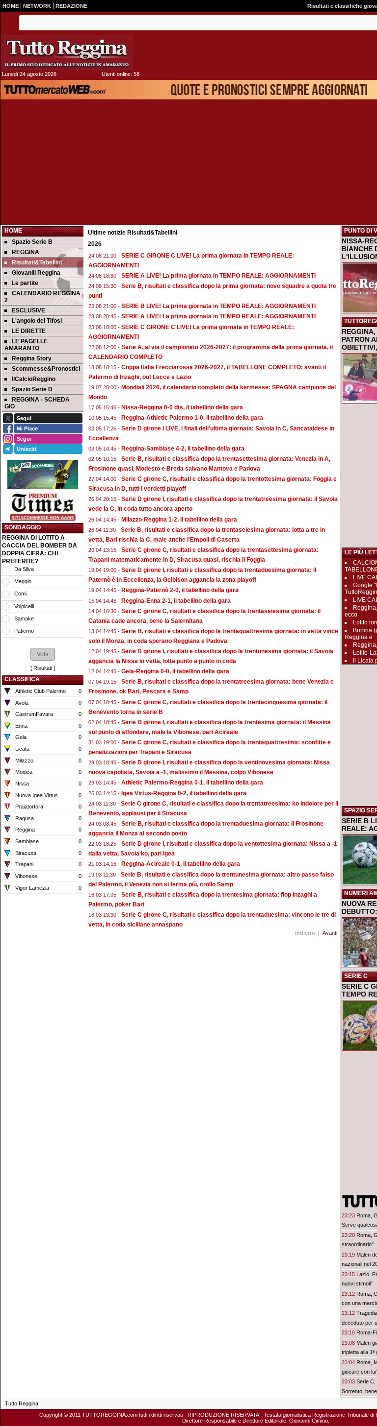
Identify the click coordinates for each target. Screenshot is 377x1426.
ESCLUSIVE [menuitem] (28, 310)
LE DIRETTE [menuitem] (29, 331)
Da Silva (24, 569)
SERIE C (356, 976)
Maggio (22, 581)
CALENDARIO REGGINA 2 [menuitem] (42, 297)
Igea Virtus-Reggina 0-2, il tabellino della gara (183, 793)
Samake (24, 618)
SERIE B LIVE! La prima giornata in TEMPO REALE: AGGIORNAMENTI (218, 306)
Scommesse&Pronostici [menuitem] (46, 368)
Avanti (330, 933)
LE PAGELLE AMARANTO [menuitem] (26, 345)
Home (13, 230)
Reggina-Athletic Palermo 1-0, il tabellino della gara (192, 417)
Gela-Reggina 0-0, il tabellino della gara (175, 671)
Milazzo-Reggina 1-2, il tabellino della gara (179, 519)
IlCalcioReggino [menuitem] (33, 379)
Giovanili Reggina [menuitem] (36, 272)
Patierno (24, 631)
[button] (42, 654)
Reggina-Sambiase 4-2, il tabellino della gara (182, 448)
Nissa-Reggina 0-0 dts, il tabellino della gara (182, 407)
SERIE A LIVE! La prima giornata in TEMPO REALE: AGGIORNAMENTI (218, 275)
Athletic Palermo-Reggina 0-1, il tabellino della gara (192, 782)
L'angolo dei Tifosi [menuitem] (37, 320)
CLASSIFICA (22, 679)
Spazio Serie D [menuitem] (32, 389)
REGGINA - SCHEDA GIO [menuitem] (37, 403)
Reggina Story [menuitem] (32, 358)
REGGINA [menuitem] (25, 252)
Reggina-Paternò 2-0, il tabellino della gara (180, 590)
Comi (20, 593)
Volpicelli (24, 606)
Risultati (42, 668)
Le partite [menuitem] (25, 283)
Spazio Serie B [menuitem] (32, 241)
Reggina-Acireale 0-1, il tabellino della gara (180, 863)
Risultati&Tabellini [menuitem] (37, 262)
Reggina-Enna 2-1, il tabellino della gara (176, 600)
